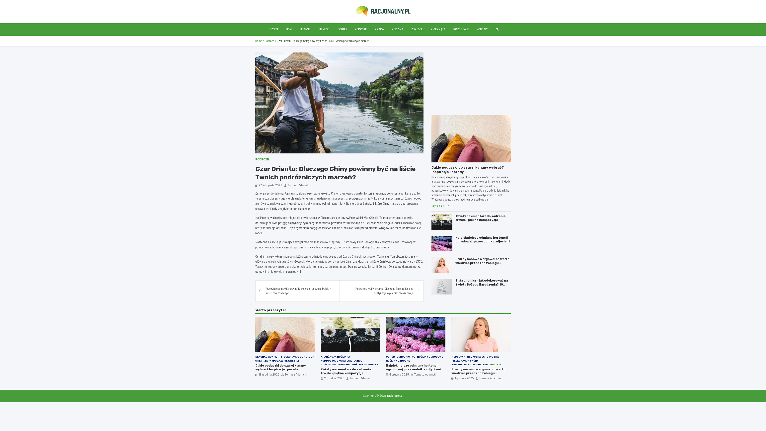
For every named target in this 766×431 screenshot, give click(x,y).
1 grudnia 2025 (464, 378)
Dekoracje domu (295, 356)
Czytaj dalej (438, 206)
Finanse (305, 29)
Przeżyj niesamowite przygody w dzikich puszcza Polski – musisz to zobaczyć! (298, 291)
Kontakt (483, 29)
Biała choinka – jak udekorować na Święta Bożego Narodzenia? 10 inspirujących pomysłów (481, 284)
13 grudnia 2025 (269, 374)
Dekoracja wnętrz (268, 356)
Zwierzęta (438, 29)
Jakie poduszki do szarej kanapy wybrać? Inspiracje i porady (280, 367)
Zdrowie (417, 29)
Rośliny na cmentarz (336, 364)
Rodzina (397, 29)
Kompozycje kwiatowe (336, 360)
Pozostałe (461, 29)
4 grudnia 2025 (399, 374)
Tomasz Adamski (298, 185)
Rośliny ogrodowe (365, 364)
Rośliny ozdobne (398, 360)
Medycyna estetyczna (483, 356)
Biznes (273, 29)
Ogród (342, 29)
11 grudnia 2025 (334, 378)
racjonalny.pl (395, 395)
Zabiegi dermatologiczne (469, 364)
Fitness (324, 29)
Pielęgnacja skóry (465, 360)
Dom (289, 29)
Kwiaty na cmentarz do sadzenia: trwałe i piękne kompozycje (480, 218)
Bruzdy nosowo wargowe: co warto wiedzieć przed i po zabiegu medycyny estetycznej (482, 263)
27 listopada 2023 (270, 185)
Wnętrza (261, 360)
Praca (379, 29)
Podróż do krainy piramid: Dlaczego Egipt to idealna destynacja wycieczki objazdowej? (384, 291)
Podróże (361, 29)
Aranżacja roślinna (335, 356)
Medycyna (458, 356)
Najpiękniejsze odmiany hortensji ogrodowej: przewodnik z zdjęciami (482, 239)
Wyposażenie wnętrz (284, 360)
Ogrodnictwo (406, 356)
